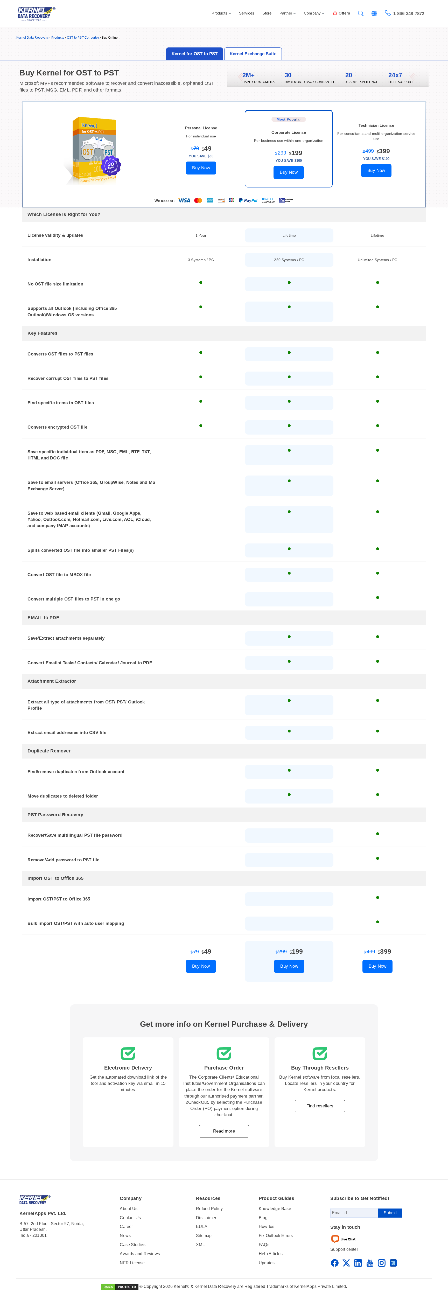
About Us (128, 1208)
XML (200, 1244)
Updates (267, 1263)
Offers (344, 13)
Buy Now (201, 167)
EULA (201, 1226)
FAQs (264, 1244)
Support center (344, 1249)
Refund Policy (209, 1208)
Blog (263, 1218)
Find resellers (320, 1106)
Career (126, 1226)
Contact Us (130, 1218)
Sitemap (204, 1235)
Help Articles (271, 1254)
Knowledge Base (275, 1208)
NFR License (132, 1263)
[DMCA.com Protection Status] (119, 1286)
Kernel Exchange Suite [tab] (253, 53)
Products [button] (219, 13)
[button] (361, 14)
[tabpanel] (224, 523)
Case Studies (132, 1244)
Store (267, 13)
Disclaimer (206, 1218)
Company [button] (312, 13)
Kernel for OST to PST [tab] (195, 53)
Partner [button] (285, 13)
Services (247, 13)
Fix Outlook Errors (276, 1235)
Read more (224, 1131)
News (125, 1235)
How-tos (266, 1226)
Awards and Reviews (140, 1254)
